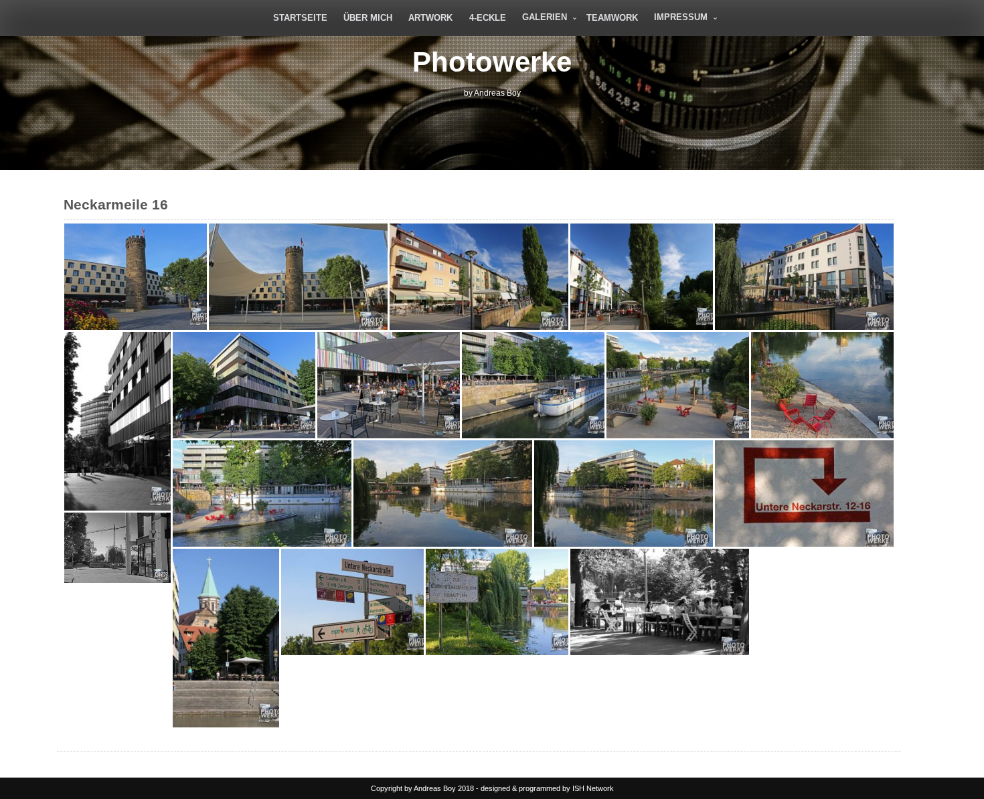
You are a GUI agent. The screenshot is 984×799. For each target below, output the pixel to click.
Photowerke (492, 62)
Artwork (430, 18)
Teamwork (612, 18)
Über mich (367, 18)
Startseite (300, 18)
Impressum (681, 17)
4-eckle (487, 18)
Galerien (544, 17)
